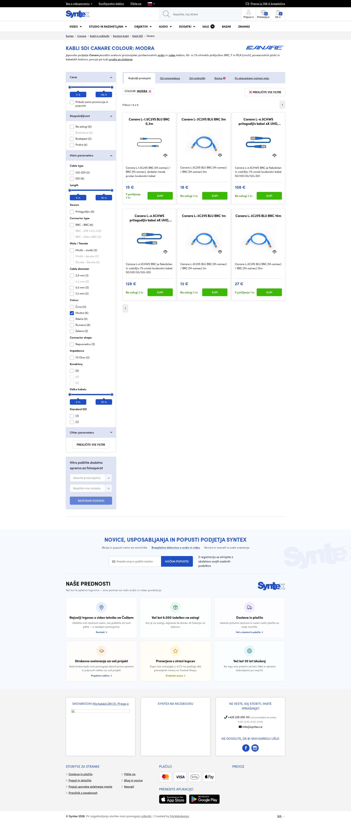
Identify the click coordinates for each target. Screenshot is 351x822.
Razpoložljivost (80, 116)
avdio (161, 55)
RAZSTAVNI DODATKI (91, 501)
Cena (73, 77)
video (172, 55)
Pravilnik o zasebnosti (83, 793)
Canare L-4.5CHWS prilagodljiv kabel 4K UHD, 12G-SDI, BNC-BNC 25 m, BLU (258, 121)
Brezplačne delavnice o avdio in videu (176, 547)
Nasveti (129, 786)
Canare (81, 36)
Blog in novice (133, 780)
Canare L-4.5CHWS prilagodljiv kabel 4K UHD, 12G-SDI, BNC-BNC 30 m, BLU (149, 217)
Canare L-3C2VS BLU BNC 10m (258, 215)
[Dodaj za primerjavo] (165, 155)
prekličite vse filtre (91, 445)
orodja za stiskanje (120, 59)
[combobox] (91, 478)
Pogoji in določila (80, 780)
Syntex (70, 36)
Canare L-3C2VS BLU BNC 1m (204, 215)
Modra (142, 91)
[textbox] (87, 477)
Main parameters (81, 155)
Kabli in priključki (99, 36)
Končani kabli (121, 36)
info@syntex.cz (252, 727)
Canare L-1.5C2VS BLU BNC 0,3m (149, 121)
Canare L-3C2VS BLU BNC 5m (204, 119)
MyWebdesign (179, 816)
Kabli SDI (137, 36)
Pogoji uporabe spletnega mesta (90, 786)
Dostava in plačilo (81, 774)
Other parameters (82, 432)
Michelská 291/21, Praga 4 (111, 703)
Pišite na (136, 3)
